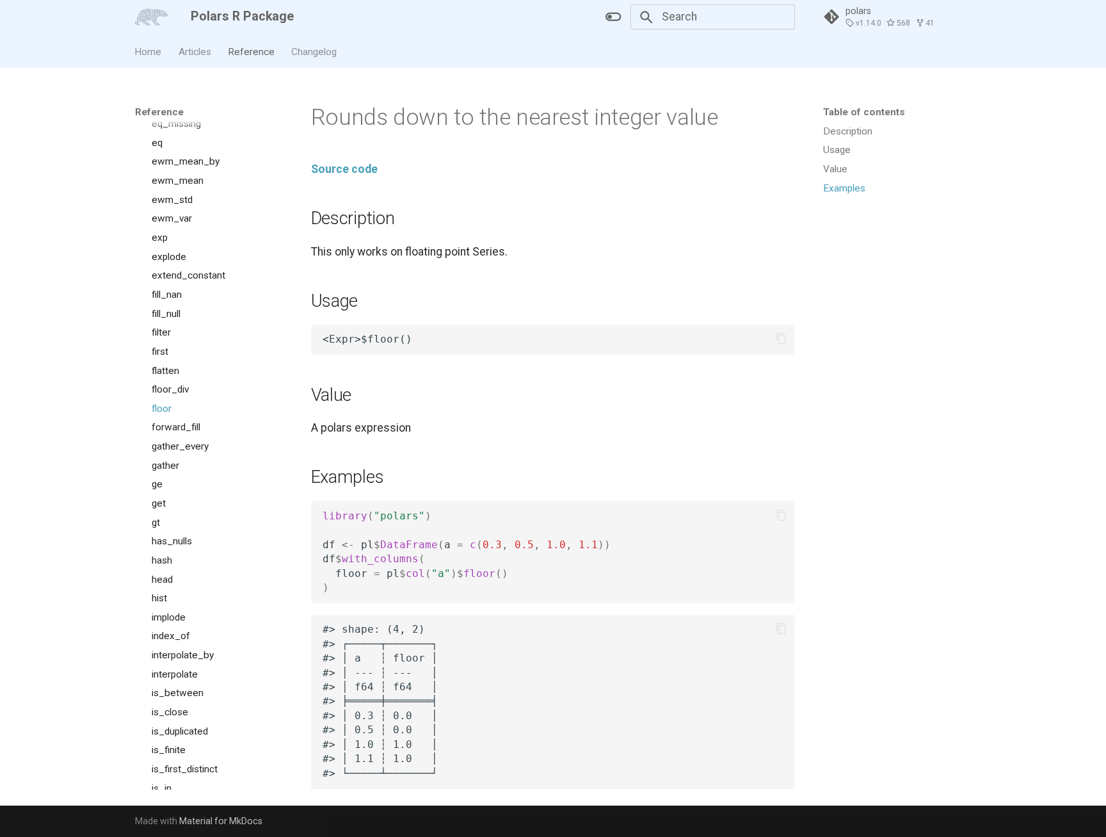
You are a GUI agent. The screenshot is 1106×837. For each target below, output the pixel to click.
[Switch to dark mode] (614, 17)
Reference (251, 51)
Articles (195, 51)
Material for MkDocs (220, 821)
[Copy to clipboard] (781, 338)
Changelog (314, 51)
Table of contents (864, 112)
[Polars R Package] (151, 17)
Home (148, 51)
